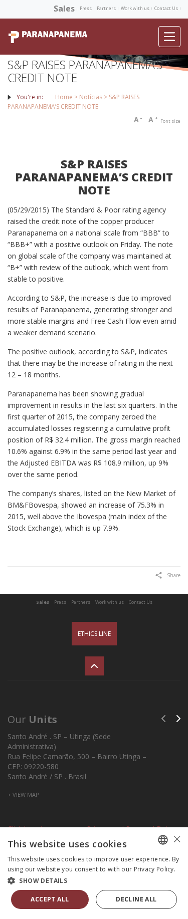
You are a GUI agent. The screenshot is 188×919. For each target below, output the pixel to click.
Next (178, 718)
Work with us (135, 8)
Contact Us (166, 8)
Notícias (90, 97)
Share (173, 575)
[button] (94, 880)
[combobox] (163, 840)
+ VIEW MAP (23, 794)
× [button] (176, 839)
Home (64, 97)
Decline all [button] (136, 899)
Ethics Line (94, 633)
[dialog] (94, 873)
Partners (106, 8)
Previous (163, 718)
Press (86, 8)
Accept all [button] (50, 899)
